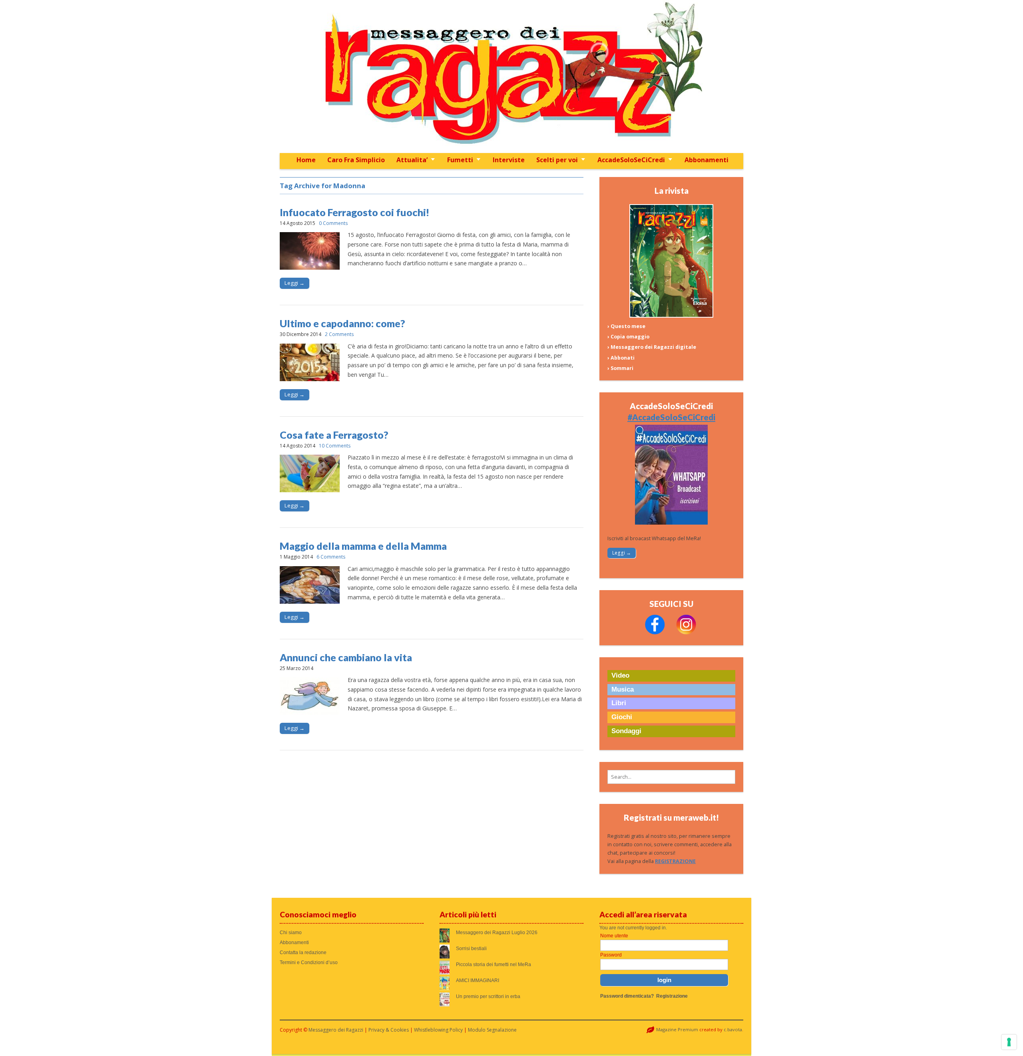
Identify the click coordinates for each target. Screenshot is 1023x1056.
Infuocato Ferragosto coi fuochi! (355, 212)
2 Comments (339, 334)
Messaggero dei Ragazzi (335, 1029)
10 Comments (334, 445)
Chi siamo (291, 932)
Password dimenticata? (627, 996)
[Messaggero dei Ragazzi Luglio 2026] (671, 315)
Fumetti (460, 159)
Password (611, 955)
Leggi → (295, 282)
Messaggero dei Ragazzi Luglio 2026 (496, 932)
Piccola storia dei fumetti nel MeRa (493, 964)
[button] (671, 777)
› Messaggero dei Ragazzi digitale (651, 347)
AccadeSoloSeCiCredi (631, 159)
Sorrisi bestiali (471, 948)
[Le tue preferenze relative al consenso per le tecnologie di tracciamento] (1009, 1042)
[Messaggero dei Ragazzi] (511, 76)
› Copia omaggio (628, 336)
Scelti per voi (557, 159)
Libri (618, 703)
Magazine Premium (677, 1029)
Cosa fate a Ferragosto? (334, 435)
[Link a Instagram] (686, 632)
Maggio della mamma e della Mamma (363, 546)
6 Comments (330, 556)
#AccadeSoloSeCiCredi (671, 417)
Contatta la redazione (303, 952)
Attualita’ (412, 159)
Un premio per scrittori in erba (488, 996)
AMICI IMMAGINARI (477, 980)
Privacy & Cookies (388, 1029)
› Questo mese (626, 326)
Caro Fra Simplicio (356, 159)
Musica (622, 689)
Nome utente (614, 936)
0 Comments (333, 223)
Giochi (621, 717)
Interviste (509, 159)
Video (620, 675)
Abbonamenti (706, 159)
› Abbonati (621, 357)
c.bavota (733, 1029)
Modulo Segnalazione (492, 1029)
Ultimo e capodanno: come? (342, 323)
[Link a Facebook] (655, 632)
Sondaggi (626, 731)
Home (306, 159)
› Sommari (620, 368)
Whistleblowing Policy (438, 1029)
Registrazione (672, 996)
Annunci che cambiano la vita (346, 657)
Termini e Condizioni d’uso (309, 962)
